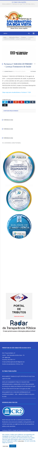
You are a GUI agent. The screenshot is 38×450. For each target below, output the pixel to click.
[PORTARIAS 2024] (10, 116)
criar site (13, 419)
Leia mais (21, 441)
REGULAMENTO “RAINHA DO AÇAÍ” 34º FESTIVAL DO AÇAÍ (16, 376)
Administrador (8, 71)
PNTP (9, 430)
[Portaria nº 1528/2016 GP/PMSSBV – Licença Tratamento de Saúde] (19, 53)
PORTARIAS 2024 (8, 120)
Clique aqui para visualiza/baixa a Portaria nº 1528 (16, 92)
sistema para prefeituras (24, 419)
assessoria (14, 422)
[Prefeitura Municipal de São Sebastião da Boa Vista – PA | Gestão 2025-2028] (19, 19)
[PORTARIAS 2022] (10, 135)
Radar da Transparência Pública (21, 430)
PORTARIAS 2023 (8, 129)
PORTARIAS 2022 (8, 138)
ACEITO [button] (13, 446)
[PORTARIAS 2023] (10, 125)
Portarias (33, 71)
